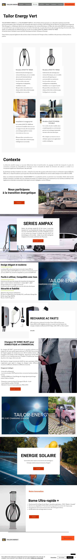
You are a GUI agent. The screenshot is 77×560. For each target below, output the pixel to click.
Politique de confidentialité (37, 558)
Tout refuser (61, 557)
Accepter (70, 557)
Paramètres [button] (53, 557)
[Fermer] (75, 557)
